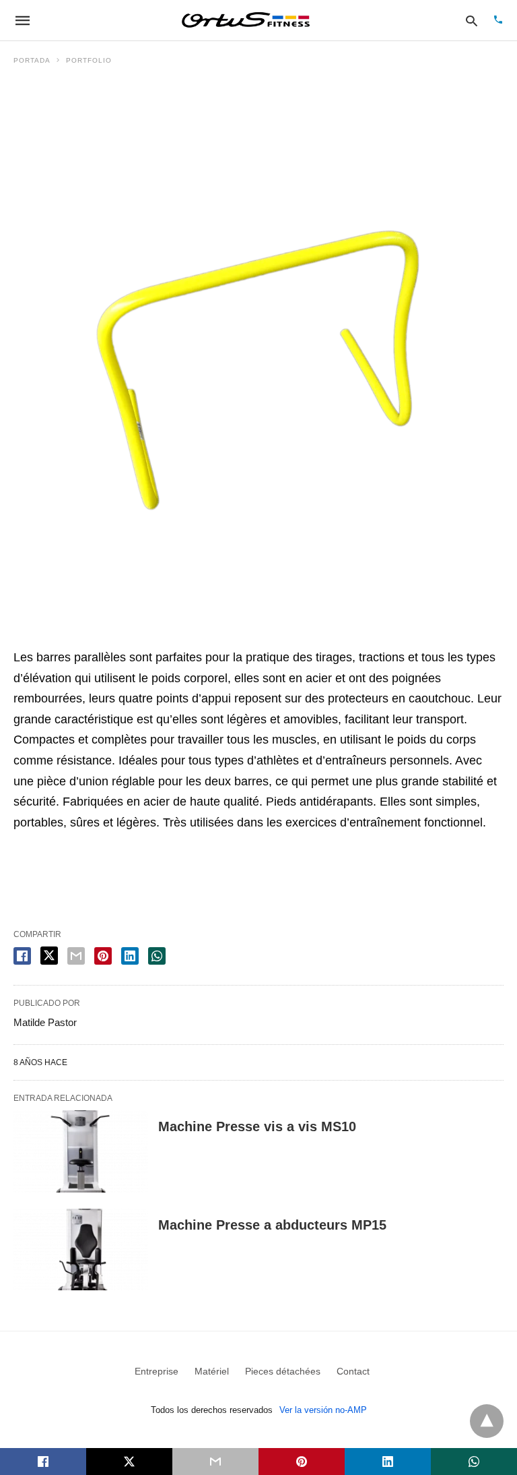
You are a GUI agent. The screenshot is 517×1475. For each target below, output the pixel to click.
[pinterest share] (103, 956)
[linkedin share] (130, 956)
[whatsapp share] (157, 956)
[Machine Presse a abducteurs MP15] (80, 1250)
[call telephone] (498, 20)
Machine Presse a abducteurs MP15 (272, 1224)
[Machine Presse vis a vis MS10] (80, 1151)
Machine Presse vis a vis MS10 (257, 1126)
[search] (471, 20)
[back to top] (487, 1421)
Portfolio (89, 60)
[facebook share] (22, 956)
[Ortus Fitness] (246, 20)
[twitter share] (49, 955)
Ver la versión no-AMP (323, 1410)
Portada (31, 60)
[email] (215, 1461)
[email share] (76, 956)
